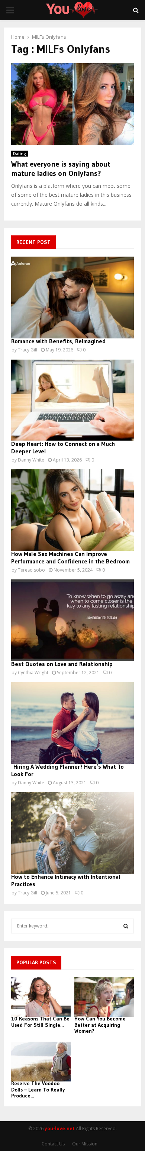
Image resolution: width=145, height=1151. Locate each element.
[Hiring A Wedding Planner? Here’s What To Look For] (72, 723)
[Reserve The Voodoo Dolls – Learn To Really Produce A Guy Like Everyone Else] (41, 1061)
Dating (19, 153)
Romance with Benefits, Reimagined (58, 341)
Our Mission (84, 1144)
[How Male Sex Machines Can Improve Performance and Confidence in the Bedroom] (72, 510)
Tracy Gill (27, 350)
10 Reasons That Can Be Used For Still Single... (40, 1021)
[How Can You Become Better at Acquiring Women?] (104, 997)
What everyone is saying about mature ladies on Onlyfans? (60, 169)
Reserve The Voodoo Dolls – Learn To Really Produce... (38, 1089)
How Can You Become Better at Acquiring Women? (100, 1025)
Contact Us (53, 1144)
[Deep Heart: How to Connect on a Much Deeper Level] (72, 400)
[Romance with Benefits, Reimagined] (72, 297)
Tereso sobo (31, 570)
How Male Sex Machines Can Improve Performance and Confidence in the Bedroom (70, 557)
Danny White (31, 460)
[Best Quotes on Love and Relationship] (72, 620)
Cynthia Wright (33, 672)
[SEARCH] (126, 926)
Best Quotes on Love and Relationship (62, 664)
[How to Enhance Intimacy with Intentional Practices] (72, 833)
